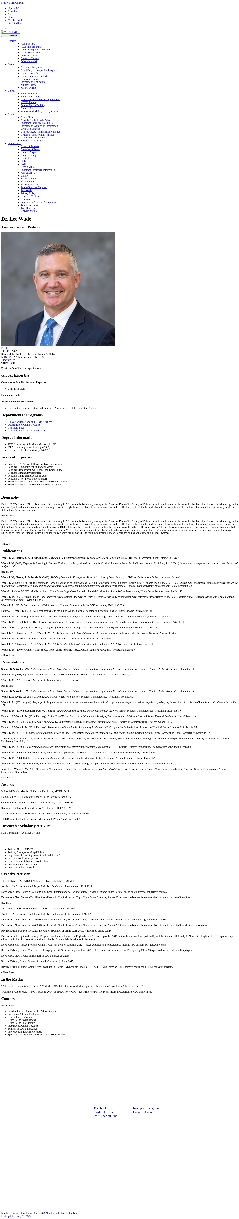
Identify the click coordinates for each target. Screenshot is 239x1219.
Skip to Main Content (12, 2)
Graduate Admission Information (37, 134)
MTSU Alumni (28, 102)
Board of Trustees (30, 146)
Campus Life (27, 108)
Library (24, 175)
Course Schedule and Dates (35, 76)
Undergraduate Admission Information (40, 131)
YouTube (105, 1116)
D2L (23, 161)
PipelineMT (14, 8)
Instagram (146, 1108)
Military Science (29, 84)
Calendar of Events (30, 149)
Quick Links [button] (14, 143)
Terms (76, 1213)
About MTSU (28, 43)
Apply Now (27, 117)
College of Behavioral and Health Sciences (30, 421)
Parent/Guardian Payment (34, 187)
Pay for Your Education (33, 137)
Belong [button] (11, 90)
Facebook (100, 1108)
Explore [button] (12, 40)
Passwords (26, 190)
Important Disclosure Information (38, 169)
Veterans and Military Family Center (39, 111)
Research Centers (30, 58)
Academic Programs (31, 46)
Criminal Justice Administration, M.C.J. (28, 430)
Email (4, 348)
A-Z (10, 14)
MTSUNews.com (30, 184)
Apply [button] (11, 114)
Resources (26, 199)
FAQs (24, 164)
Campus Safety (28, 155)
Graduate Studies (29, 79)
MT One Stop (28, 181)
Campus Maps (28, 152)
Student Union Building (33, 105)
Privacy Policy (28, 193)
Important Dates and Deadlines (37, 123)
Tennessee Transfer (30, 205)
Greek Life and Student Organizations (40, 99)
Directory (13, 17)
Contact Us (26, 158)
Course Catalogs (29, 73)
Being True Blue (29, 93)
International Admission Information (39, 125)
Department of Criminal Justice (24, 424)
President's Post (29, 55)
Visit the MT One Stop (32, 140)
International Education (33, 81)
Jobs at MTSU (28, 172)
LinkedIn (145, 1112)
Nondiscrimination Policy (59, 1213)
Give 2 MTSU (28, 166)
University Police (30, 210)
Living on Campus (30, 128)
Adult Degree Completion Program (39, 70)
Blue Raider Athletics (32, 96)
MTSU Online (28, 87)
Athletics (12, 11)
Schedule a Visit (29, 61)
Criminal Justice (16, 427)
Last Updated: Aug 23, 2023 (16, 1216)
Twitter (103, 1112)
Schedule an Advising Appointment (39, 202)
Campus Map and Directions (35, 49)
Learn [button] (11, 64)
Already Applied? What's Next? (37, 120)
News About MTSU (31, 52)
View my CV (8, 360)
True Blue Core (29, 208)
